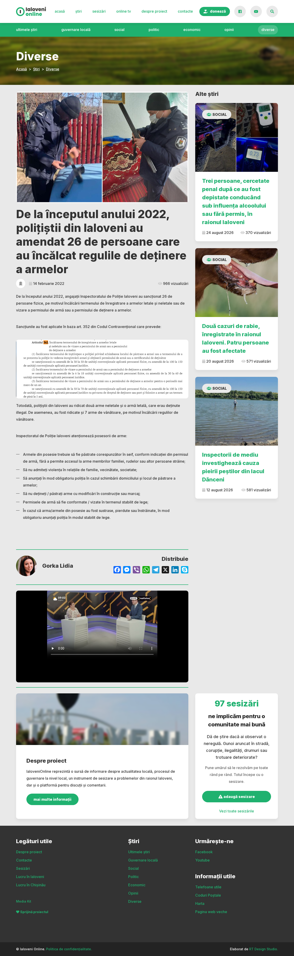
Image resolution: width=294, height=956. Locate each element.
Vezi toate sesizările (236, 811)
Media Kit (23, 901)
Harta (199, 903)
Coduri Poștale (208, 895)
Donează (218, 11)
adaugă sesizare (239, 796)
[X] (165, 570)
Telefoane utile (208, 887)
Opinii (229, 29)
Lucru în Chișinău (30, 885)
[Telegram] (155, 570)
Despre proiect (154, 11)
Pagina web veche (211, 911)
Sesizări (99, 11)
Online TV (123, 11)
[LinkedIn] (175, 570)
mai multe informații (52, 799)
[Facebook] (117, 570)
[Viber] (136, 570)
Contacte (185, 11)
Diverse (267, 29)
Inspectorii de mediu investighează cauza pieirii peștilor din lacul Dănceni (233, 467)
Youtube (202, 860)
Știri (78, 11)
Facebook (204, 852)
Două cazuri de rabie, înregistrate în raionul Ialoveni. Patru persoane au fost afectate (235, 338)
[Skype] (184, 570)
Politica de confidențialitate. (69, 949)
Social (119, 29)
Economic (192, 29)
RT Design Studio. (263, 949)
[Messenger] (126, 570)
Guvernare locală (75, 29)
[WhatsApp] (146, 570)
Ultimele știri (26, 29)
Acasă (60, 11)
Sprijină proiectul (34, 912)
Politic (154, 29)
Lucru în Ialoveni (30, 876)
